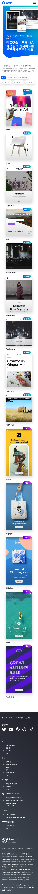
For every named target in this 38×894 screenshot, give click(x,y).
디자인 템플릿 (10, 772)
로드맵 (8, 789)
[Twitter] (4, 729)
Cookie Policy (29, 848)
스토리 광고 (30, 82)
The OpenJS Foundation (13, 798)
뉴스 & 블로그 (18, 82)
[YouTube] (11, 729)
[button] (34, 2)
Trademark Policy (11, 803)
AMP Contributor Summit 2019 (15, 817)
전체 (3, 77)
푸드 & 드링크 (6, 82)
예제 (7, 770)
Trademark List (11, 806)
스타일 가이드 (10, 826)
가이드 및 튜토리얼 (11, 764)
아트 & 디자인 (12, 77)
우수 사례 (8, 750)
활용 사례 (8, 748)
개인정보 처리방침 (17, 848)
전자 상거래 (23, 77)
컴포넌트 (8, 767)
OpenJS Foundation (10, 854)
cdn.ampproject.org (26, 885)
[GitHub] (24, 729)
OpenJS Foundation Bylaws (14, 800)
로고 (7, 828)
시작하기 (8, 762)
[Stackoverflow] (31, 729)
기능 (7, 753)
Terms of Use (6, 848)
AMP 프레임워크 (10, 745)
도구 (7, 775)
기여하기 (8, 786)
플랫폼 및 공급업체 (11, 784)
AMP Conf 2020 (10, 814)
